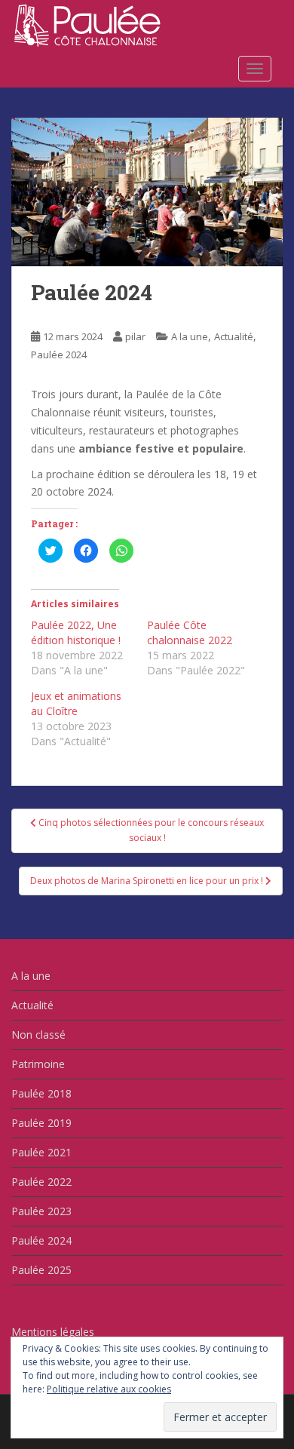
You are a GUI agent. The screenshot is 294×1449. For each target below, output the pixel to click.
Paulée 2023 (41, 1211)
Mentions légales (52, 1332)
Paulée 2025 (41, 1270)
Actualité (233, 336)
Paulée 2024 (59, 354)
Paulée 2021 (41, 1152)
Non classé (38, 1034)
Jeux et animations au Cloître (76, 703)
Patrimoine (38, 1064)
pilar (135, 336)
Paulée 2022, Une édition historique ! (76, 632)
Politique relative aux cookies (109, 1389)
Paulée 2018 (41, 1093)
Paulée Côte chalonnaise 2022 (189, 632)
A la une (189, 336)
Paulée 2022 (41, 1181)
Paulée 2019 (41, 1123)
